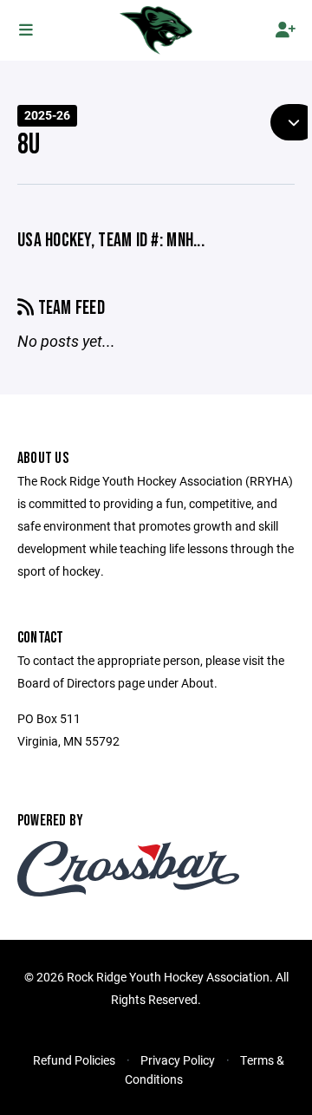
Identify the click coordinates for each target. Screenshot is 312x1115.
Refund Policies (74, 1060)
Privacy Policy (177, 1060)
